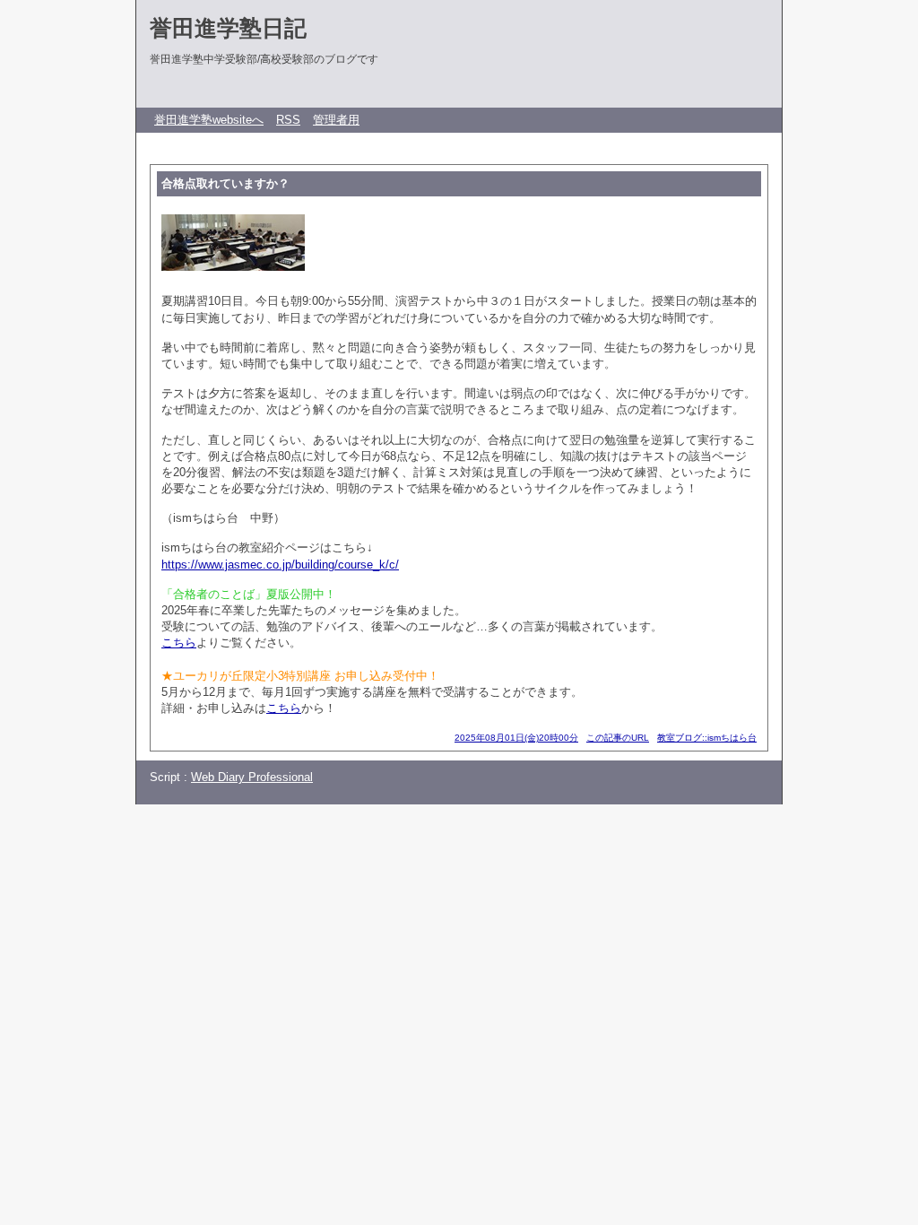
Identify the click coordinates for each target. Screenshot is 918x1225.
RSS (288, 119)
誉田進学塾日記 (228, 27)
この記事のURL (617, 738)
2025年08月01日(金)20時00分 (516, 738)
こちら (178, 642)
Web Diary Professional (252, 777)
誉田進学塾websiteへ (209, 119)
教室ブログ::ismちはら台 (707, 738)
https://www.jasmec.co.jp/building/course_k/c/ (280, 564)
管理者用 (336, 119)
